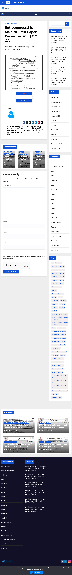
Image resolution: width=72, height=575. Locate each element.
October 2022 (55, 148)
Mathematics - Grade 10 (58, 341)
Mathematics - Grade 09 (59, 338)
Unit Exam (54, 250)
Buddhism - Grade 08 (58, 273)
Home (22, 2)
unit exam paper (56, 397)
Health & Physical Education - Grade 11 (60, 323)
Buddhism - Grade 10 (58, 280)
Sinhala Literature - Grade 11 (60, 390)
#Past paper (16, 49)
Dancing (54, 290)
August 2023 (55, 116)
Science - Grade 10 (57, 369)
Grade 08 (62, 304)
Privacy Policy (38, 572)
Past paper (55, 355)
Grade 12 (54, 190)
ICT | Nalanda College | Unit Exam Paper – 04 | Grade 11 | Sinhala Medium (53, 446)
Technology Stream (8, 154)
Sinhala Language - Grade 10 (59, 381)
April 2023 (54, 134)
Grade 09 (54, 307)
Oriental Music (56, 348)
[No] (70, 570)
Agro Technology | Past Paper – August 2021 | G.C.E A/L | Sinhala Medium (18, 427)
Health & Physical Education (60, 314)
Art (52, 263)
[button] (69, 14)
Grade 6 (54, 204)
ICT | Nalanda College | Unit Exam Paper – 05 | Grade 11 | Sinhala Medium (18, 446)
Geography (55, 300)
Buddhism (58, 263)
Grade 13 (54, 194)
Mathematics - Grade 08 (59, 334)
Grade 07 (54, 304)
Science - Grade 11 (57, 372)
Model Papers (56, 222)
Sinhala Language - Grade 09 (59, 376)
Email (5, 232)
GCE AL (21, 152)
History (54, 328)
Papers (53, 227)
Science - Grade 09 (57, 365)
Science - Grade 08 (57, 362)
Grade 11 (54, 185)
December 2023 (56, 97)
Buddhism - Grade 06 (58, 266)
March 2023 (55, 139)
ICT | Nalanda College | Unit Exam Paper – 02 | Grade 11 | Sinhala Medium (35, 509)
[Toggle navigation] (36, 14)
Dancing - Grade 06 (57, 294)
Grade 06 (63, 300)
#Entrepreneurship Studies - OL (27, 47)
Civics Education (56, 287)
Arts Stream (55, 162)
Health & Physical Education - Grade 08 (60, 318)
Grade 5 (54, 199)
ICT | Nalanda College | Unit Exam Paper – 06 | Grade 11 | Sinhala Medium (53, 427)
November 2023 (56, 102)
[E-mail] (8, 121)
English (14, 2)
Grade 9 (54, 218)
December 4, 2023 (11, 430)
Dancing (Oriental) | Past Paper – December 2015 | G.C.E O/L (32, 129)
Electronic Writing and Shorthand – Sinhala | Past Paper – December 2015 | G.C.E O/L (15, 130)
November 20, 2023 (46, 430)
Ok (31, 572)
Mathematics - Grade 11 (58, 345)
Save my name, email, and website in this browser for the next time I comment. (24, 257)
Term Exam (55, 245)
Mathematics (61, 328)
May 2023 (54, 130)
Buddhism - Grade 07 (58, 270)
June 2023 (54, 125)
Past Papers (13, 23)
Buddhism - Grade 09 (58, 276)
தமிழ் (2, 2)
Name (5, 222)
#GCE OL (8, 49)
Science (62, 355)
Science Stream (56, 236)
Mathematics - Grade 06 (59, 331)
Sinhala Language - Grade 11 (59, 386)
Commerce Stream (57, 166)
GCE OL (7, 23)
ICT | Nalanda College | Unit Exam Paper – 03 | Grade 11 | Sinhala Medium (35, 501)
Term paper (55, 394)
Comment (7, 185)
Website (5, 243)
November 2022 (56, 144)
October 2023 (55, 107)
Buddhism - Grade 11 (57, 283)
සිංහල (7, 2)
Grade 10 (54, 180)
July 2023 (54, 121)
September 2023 (57, 111)
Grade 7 (54, 208)
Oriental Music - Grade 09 (59, 351)
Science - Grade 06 (57, 358)
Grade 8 (54, 213)
